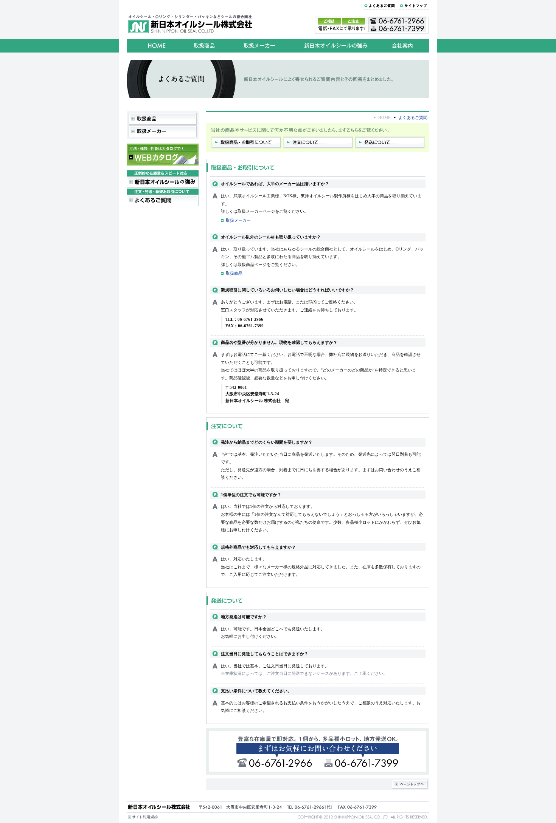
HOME (384, 117)
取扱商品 (234, 273)
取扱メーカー (238, 220)
